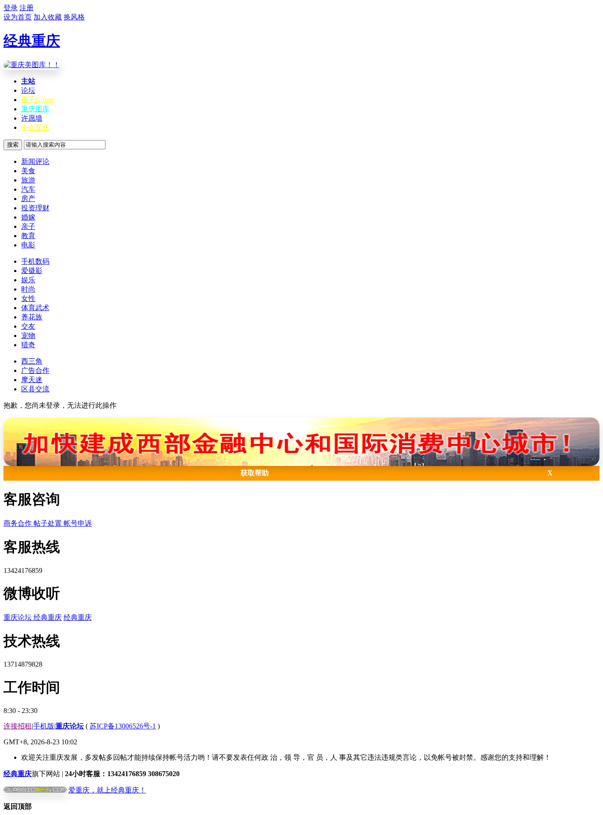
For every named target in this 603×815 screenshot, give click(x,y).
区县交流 (35, 389)
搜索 (13, 144)
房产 (28, 198)
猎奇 (28, 345)
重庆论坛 (19, 617)
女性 (28, 298)
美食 (28, 170)
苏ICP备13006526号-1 (123, 726)
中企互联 (35, 127)
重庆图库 (35, 109)
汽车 (28, 189)
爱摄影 (31, 270)
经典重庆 (32, 41)
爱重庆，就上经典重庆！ (107, 790)
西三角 (31, 361)
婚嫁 (28, 217)
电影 (28, 245)
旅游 (28, 180)
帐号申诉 (78, 523)
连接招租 (18, 726)
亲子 (28, 226)
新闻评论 (35, 161)
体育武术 (35, 307)
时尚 (28, 289)
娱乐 (28, 280)
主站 (28, 81)
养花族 (31, 317)
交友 (28, 326)
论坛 (28, 90)
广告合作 (35, 370)
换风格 (74, 17)
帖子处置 (49, 523)
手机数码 (35, 261)
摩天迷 (31, 379)
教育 (28, 235)
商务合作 (19, 523)
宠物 (28, 335)
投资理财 (35, 208)
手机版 (43, 726)
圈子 (37, 99)
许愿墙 (31, 118)
